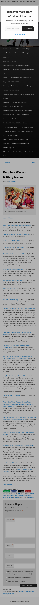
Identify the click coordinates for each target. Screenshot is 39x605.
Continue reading (19, 34)
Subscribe (28, 28)
